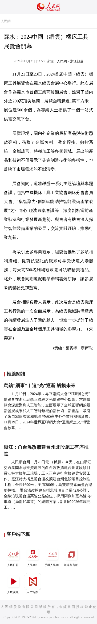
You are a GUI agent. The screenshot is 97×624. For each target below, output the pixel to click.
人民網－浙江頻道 (70, 61)
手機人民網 (51, 565)
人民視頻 (13, 592)
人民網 (6, 21)
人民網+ (32, 565)
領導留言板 (71, 565)
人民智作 (32, 592)
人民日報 (13, 565)
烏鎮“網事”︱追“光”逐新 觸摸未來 (40, 385)
